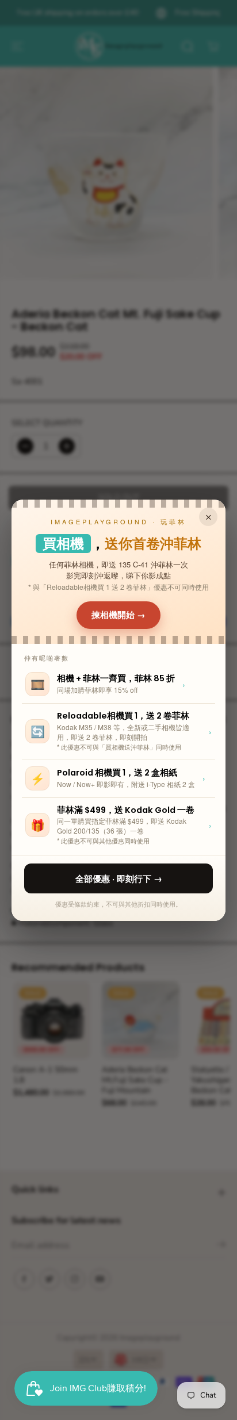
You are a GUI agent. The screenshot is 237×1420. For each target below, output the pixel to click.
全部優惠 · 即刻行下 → (118, 878)
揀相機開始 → (118, 614)
